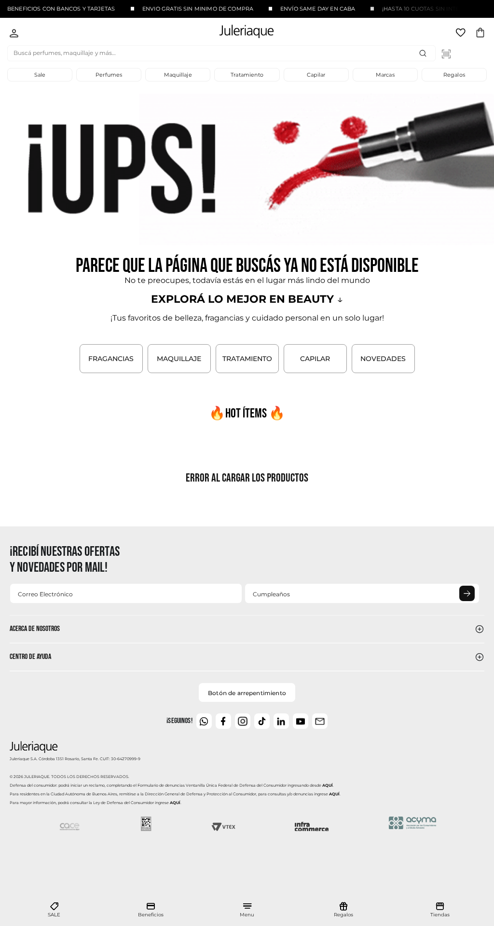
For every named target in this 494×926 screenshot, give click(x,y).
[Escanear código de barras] (446, 54)
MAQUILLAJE (179, 358)
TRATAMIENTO (247, 358)
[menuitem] (54, 910)
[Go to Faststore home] (238, 33)
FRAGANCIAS (111, 358)
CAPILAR (315, 358)
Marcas (385, 74)
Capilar (316, 74)
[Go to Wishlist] (461, 34)
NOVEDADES (383, 358)
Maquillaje (178, 74)
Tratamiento (247, 74)
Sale (40, 74)
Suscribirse (467, 593)
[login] (14, 34)
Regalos (454, 74)
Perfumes (109, 74)
